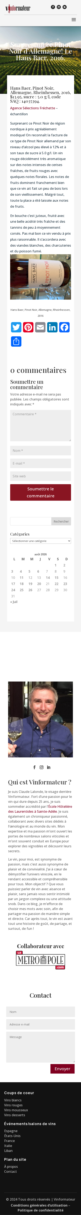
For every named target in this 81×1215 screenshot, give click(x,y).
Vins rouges (13, 1105)
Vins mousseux (16, 1110)
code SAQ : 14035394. (35, 99)
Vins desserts (14, 1115)
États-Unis (12, 1136)
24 (13, 590)
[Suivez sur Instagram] (59, 7)
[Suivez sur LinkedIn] (65, 7)
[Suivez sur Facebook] (53, 7)
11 (21, 577)
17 (13, 584)
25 (21, 590)
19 (30, 584)
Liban (8, 1150)
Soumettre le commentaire (40, 492)
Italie (8, 1145)
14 (48, 577)
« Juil (13, 601)
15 (56, 577)
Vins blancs (13, 1100)
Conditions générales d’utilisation (39, 1205)
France (9, 1140)
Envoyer (62, 1068)
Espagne (10, 1131)
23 (65, 584)
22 (56, 584)
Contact (10, 1171)
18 (21, 584)
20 (39, 584)
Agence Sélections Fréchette (32, 108)
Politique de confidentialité (41, 1210)
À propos (11, 1166)
